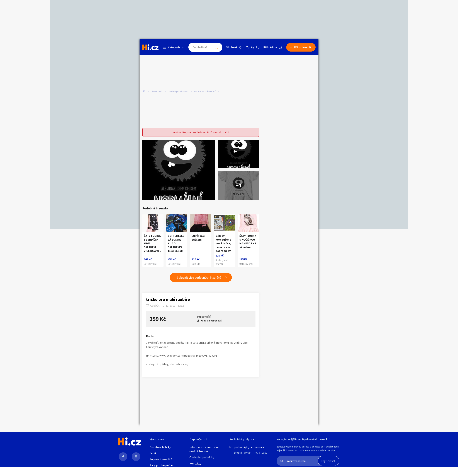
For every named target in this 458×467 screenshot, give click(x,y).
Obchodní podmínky (201, 457)
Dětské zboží (156, 91)
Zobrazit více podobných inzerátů (199, 277)
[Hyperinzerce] (150, 47)
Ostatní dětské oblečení (205, 91)
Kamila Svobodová (211, 320)
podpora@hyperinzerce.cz (250, 447)
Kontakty (195, 463)
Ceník (153, 453)
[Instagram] (136, 456)
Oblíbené (231, 47)
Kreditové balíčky (160, 447)
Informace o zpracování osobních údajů (203, 449)
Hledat (216, 47)
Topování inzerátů (161, 459)
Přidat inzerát (302, 47)
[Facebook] (123, 456)
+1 (239, 185)
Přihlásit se (270, 47)
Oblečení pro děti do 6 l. (178, 91)
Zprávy (250, 47)
